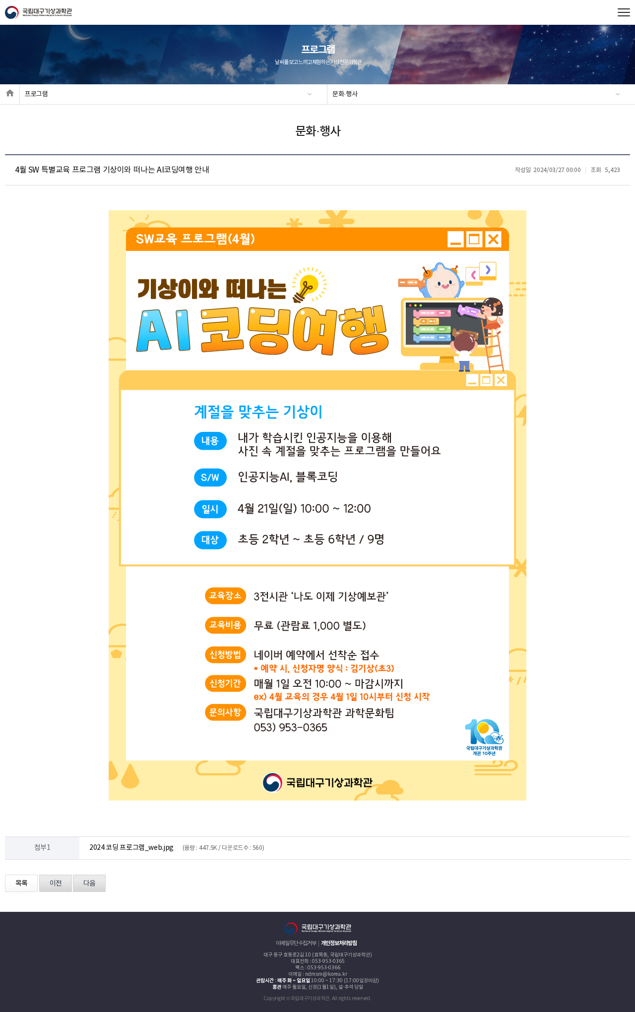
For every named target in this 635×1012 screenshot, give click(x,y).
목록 (21, 884)
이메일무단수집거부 (296, 943)
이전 (56, 884)
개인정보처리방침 (339, 943)
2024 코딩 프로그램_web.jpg (131, 848)
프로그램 (36, 94)
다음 (89, 884)
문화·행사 (344, 94)
